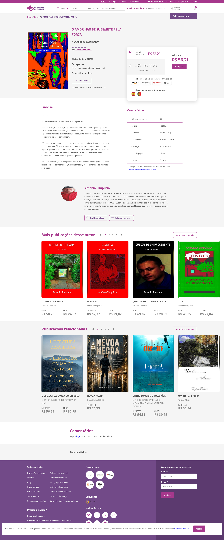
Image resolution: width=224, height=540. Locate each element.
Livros (36, 17)
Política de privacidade (59, 473)
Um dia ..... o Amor (188, 395)
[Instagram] (105, 515)
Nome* (164, 472)
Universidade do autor (59, 487)
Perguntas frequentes (36, 516)
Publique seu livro (155, 1)
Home (30, 17)
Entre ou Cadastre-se (178, 8)
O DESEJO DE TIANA (52, 301)
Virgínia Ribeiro (184, 400)
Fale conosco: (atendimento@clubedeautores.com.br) (49, 520)
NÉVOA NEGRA (95, 395)
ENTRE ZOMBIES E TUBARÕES (149, 395)
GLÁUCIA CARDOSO (95, 400)
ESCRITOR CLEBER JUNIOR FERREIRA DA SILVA (58, 401)
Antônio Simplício (83, 49)
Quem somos (33, 487)
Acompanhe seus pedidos (177, 1)
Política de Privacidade (183, 529)
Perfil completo (97, 218)
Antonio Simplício (48, 305)
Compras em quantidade (156, 8)
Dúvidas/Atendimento (36, 473)
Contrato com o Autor (36, 501)
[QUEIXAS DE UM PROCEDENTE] (153, 269)
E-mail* (164, 482)
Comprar (179, 66)
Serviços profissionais (59, 482)
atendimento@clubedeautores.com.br (142, 170)
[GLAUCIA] (107, 269)
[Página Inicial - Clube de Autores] (35, 8)
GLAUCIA (92, 301)
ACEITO (199, 529)
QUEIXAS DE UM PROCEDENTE (149, 301)
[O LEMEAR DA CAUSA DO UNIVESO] (62, 363)
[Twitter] (89, 515)
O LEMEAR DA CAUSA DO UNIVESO (60, 395)
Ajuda (194, 1)
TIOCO (181, 301)
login (78, 436)
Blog (29, 482)
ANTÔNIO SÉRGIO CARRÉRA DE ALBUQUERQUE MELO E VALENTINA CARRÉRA (148, 403)
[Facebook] (97, 515)
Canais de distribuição (59, 496)
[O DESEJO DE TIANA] (62, 269)
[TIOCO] (199, 269)
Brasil (103, 1)
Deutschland (134, 1)
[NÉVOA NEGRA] (107, 363)
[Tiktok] (113, 515)
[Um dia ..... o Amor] (199, 363)
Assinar (167, 495)
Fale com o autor (123, 218)
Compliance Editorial (58, 477)
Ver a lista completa (185, 235)
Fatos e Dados (33, 491)
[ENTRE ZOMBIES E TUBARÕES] (153, 363)
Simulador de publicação (64, 501)
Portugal (112, 1)
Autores (30, 477)
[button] (100, 234)
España (122, 1)
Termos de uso (33, 496)
